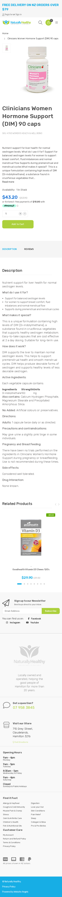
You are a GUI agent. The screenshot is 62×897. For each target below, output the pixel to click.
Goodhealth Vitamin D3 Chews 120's (31, 569)
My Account (8, 835)
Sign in (18, 14)
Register (9, 14)
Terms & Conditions (11, 842)
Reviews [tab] (29, 249)
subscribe (50, 611)
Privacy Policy (9, 846)
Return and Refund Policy (14, 839)
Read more (8, 181)
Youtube (34, 622)
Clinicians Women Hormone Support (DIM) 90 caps (27, 116)
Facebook (36, 618)
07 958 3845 (24, 707)
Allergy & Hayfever (11, 803)
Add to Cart (18, 224)
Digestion (35, 803)
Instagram (14, 622)
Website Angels (21, 892)
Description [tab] (9, 249)
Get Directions (21, 742)
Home (5, 33)
